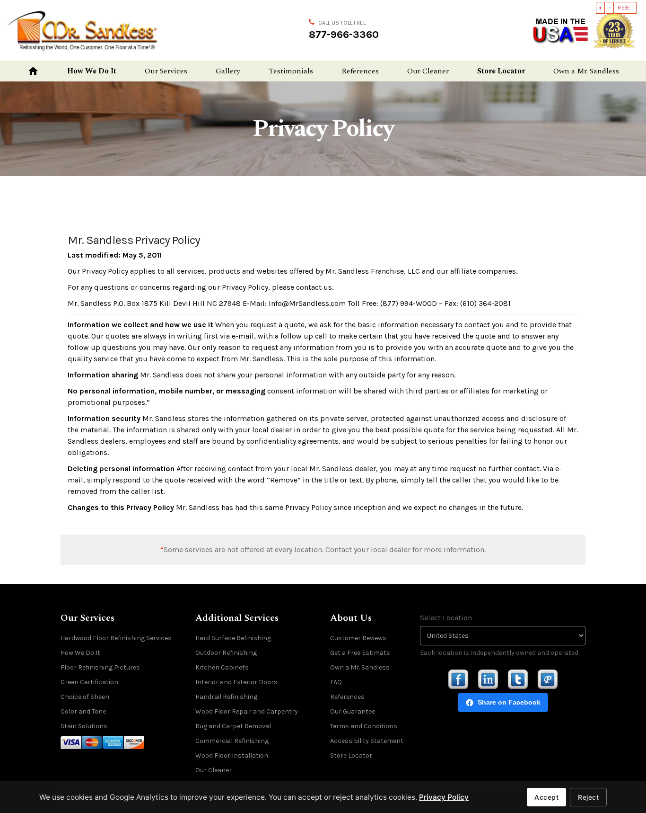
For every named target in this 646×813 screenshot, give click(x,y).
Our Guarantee (352, 711)
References (360, 71)
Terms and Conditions (363, 726)
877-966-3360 (344, 34)
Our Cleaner (428, 71)
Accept (546, 797)
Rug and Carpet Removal (233, 726)
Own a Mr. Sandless (586, 71)
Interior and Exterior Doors (236, 682)
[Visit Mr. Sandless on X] (518, 679)
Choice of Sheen (85, 697)
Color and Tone (83, 711)
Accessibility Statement (366, 741)
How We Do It (91, 71)
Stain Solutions (84, 726)
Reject (588, 797)
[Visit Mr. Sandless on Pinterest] (547, 679)
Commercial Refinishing (232, 741)
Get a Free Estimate (360, 653)
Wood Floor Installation (231, 755)
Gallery (228, 71)
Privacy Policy (444, 797)
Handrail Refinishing (226, 697)
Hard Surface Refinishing (233, 638)
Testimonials (291, 71)
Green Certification (89, 682)
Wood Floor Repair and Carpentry (246, 711)
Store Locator (501, 71)
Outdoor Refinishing (226, 653)
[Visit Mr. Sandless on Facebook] (458, 679)
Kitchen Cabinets (222, 667)
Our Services (166, 71)
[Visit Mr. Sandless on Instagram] (488, 679)
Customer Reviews (358, 638)
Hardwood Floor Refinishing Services (116, 638)
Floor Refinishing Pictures (100, 667)
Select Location (446, 617)
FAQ (336, 682)
